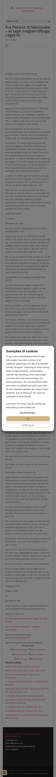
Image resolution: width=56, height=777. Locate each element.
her (33, 407)
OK (28, 418)
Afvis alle (28, 425)
